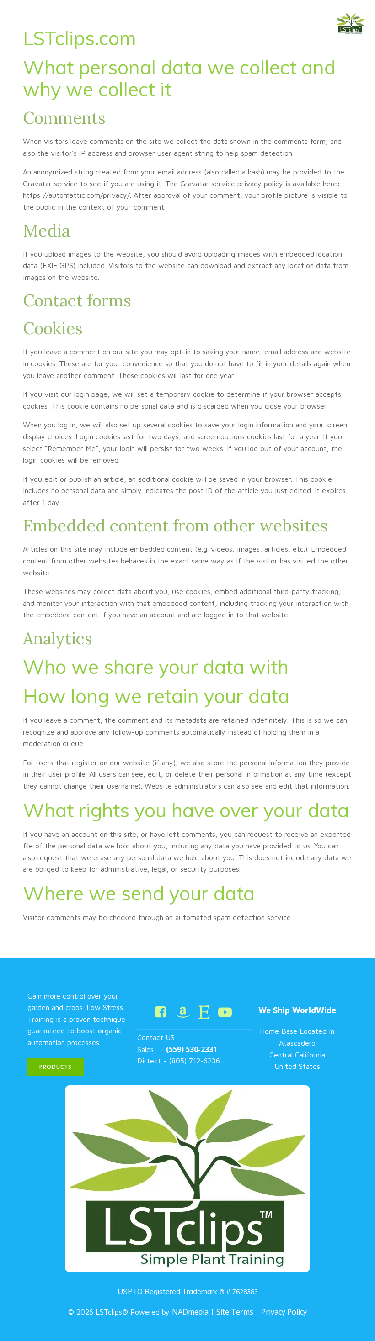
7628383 (245, 1291)
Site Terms (234, 1312)
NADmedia (190, 1312)
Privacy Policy (284, 1312)
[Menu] (358, 74)
